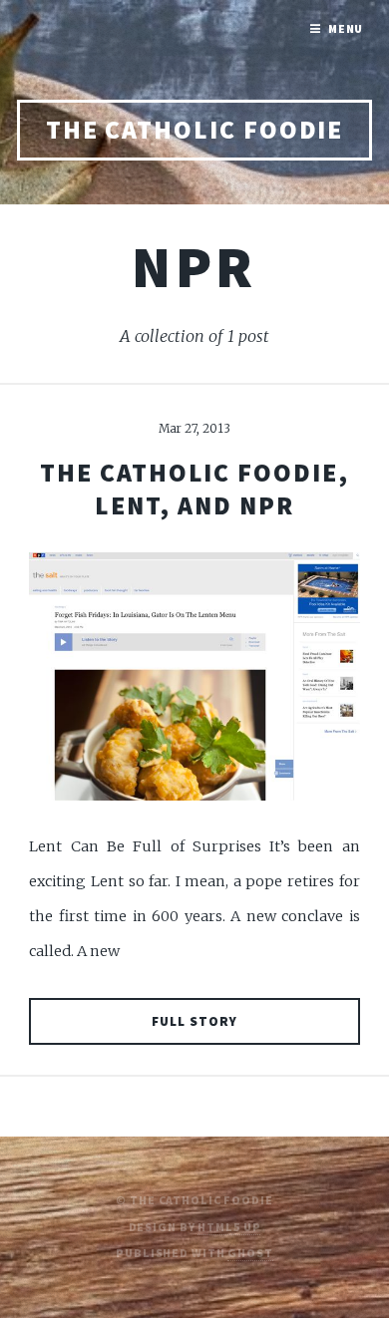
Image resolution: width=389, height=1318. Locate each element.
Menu (346, 28)
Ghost (249, 1252)
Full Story (194, 1021)
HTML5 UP (228, 1226)
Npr (194, 266)
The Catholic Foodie (195, 130)
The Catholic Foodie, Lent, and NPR (194, 489)
